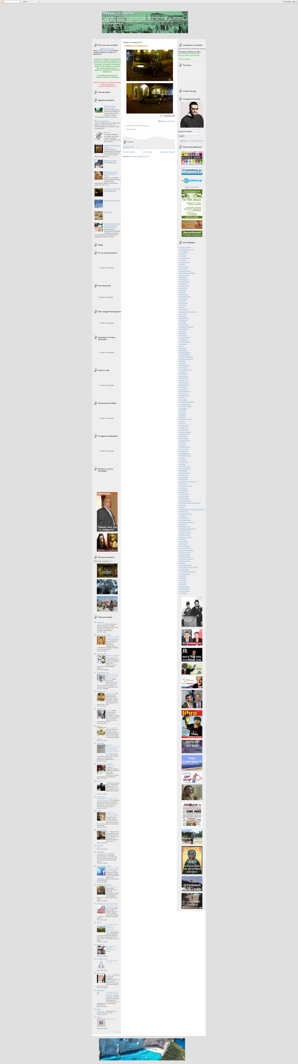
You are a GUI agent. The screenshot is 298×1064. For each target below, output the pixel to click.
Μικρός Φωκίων (185, 535)
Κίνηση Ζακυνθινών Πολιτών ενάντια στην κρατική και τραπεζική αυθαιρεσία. (112, 225)
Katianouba (184, 350)
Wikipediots (184, 470)
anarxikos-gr (184, 268)
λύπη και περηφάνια (111, 728)
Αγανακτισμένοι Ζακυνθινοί (188, 481)
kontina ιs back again (187, 357)
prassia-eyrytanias (186, 419)
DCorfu (183, 307)
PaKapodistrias (185, 395)
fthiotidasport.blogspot (187, 327)
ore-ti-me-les (184, 393)
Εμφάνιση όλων (118, 1032)
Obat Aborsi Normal (102, 853)
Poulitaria (183, 417)
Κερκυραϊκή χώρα (186, 520)
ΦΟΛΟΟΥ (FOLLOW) (103, 50)
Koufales (183, 361)
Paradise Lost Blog (186, 406)
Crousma (183, 305)
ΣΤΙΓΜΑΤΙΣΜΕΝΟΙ (186, 565)
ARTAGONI (184, 284)
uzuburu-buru (185, 462)
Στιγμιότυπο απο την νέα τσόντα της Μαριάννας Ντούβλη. (111, 173)
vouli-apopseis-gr (186, 468)
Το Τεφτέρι (184, 582)
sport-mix (183, 445)
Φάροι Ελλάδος (185, 586)
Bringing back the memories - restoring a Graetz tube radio (112, 814)
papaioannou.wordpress (188, 402)
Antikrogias (184, 277)
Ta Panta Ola (184, 449)
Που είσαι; (107, 132)
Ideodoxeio (184, 344)
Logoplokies (184, 367)
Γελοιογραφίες (185, 494)
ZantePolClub (101, 797)
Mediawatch (184, 374)
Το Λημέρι (183, 580)
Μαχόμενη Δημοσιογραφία (188, 528)
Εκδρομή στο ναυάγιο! (110, 160)
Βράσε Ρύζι (184, 492)
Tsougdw (183, 460)
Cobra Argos (184, 303)
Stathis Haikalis (185, 447)
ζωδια (98, 847)
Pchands (183, 410)
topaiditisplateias (185, 453)
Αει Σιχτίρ (133, 129)
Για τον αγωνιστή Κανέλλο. (102, 121)
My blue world (101, 709)
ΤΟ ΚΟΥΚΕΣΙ (101, 990)
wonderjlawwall (185, 473)
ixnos (182, 346)
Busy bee (183, 301)
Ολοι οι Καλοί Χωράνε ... (188, 550)
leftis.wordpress (185, 365)
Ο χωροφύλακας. (186, 546)
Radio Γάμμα (184, 427)
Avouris (99, 922)
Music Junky (184, 380)
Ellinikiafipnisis (185, 318)
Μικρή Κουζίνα (101, 691)
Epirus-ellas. (184, 320)
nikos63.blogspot (185, 391)
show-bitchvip (185, 438)
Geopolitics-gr (185, 329)
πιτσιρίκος (100, 622)
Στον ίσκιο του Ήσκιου (104, 635)
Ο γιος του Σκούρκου (111, 886)
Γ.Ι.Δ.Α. (99, 781)
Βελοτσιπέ (100, 944)
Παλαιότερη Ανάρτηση (167, 152)
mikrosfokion (184, 376)
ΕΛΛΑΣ (183, 507)
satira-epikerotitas (186, 432)
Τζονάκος (183, 578)
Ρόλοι (107, 831)
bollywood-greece (186, 296)
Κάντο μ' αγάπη (102, 653)
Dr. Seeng (183, 314)
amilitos (183, 264)
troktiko (183, 458)
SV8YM (99, 811)
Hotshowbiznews (186, 342)
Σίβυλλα (183, 563)
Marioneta (183, 372)
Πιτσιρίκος (100, 845)
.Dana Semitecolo (186, 247)
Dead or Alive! (108, 212)
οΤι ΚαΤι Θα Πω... (186, 552)
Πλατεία (99, 1017)
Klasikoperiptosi (185, 352)
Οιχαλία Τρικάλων (186, 548)
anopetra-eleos (185, 275)
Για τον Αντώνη (185, 498)
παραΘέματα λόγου (103, 672)
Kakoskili (183, 348)
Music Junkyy (101, 973)
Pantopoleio (184, 400)
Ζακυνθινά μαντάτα (186, 513)
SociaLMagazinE (185, 440)
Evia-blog (183, 322)
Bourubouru (184, 299)
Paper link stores (185, 404)
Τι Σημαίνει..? (109, 765)
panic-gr (183, 397)
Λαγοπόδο (184, 524)
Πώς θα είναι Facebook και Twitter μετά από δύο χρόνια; (112, 869)
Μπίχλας (183, 539)
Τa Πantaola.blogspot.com (188, 571)
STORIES (109, 975)
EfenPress (184, 316)
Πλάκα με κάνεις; (185, 556)
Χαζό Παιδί (184, 593)
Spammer (183, 442)
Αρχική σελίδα (147, 152)
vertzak (99, 726)
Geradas (183, 331)
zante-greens (184, 475)
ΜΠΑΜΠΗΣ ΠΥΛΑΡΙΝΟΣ (104, 885)
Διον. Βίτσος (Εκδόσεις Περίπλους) (190, 503)
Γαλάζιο (99, 624)
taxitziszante (184, 451)
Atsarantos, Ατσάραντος (118, 13)
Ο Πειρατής (184, 543)
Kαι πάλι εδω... (101, 1011)
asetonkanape (185, 286)
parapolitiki (184, 408)
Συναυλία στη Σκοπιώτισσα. (112, 200)
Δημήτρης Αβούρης (186, 501)
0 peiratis (183, 256)
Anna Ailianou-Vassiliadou (188, 273)
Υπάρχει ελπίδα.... (111, 1019)
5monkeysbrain (185, 262)
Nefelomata (184, 387)
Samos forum (184, 430)
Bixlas (99, 1009)
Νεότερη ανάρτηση (129, 152)
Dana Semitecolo (102, 830)
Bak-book (183, 290)
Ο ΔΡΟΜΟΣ (100, 743)
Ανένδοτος (184, 488)
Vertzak (183, 464)
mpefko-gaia (184, 378)
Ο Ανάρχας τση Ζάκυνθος (105, 764)
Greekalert (184, 335)
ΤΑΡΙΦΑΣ (183, 576)
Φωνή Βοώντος (185, 591)
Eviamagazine (185, 324)
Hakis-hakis (184, 339)
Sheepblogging (185, 434)
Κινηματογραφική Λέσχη (187, 522)
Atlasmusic (184, 288)
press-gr (183, 421)
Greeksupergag (185, 337)
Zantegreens (101, 852)
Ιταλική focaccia (110, 693)
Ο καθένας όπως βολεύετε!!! (112, 189)
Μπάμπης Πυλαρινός (187, 537)
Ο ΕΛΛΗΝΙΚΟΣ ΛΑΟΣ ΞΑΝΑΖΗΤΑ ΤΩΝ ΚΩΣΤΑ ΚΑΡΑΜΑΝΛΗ (112, 994)
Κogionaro (184, 516)
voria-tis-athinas (185, 466)
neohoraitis (184, 389)
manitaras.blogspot (186, 369)
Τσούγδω (183, 584)
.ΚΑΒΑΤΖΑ (184, 253)
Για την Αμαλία (185, 496)
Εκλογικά (183, 505)
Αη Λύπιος (184, 483)
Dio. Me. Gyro (185, 309)
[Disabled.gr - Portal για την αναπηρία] (192, 140)
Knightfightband (185, 354)
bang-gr (183, 292)
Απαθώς (108, 710)
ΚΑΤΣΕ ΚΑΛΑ (184, 518)
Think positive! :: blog (104, 866)
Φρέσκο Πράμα (185, 589)
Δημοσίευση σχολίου (128, 147)
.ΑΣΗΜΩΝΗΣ (184, 251)
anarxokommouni (186, 271)
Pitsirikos (183, 415)
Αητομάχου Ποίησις (186, 486)
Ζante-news (184, 511)
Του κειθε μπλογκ (102, 959)
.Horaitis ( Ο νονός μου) (187, 249)
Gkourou (183, 333)
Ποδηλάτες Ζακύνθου (187, 559)
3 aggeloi (183, 260)
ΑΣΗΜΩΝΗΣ (184, 490)
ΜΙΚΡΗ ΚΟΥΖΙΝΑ (186, 533)
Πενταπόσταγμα (185, 554)
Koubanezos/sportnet (187, 359)
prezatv (183, 423)
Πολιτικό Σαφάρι (185, 561)
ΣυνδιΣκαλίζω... (185, 569)
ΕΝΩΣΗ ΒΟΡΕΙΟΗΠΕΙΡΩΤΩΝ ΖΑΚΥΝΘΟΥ (193, 509)
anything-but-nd (185, 281)
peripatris (183, 412)
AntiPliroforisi (184, 279)
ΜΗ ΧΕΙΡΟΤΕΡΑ (185, 531)
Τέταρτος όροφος (185, 574)
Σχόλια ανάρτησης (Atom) (140, 156)
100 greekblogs (185, 258)
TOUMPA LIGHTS (186, 455)
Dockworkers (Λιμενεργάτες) (189, 312)
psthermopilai (184, 425)
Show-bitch (184, 436)
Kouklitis (183, 363)
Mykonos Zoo (185, 385)
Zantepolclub (184, 479)
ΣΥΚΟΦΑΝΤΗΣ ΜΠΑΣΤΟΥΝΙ (189, 567)
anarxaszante (185, 266)
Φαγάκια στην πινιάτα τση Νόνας (107, 904)
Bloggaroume (184, 294)
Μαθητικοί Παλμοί (186, 526)
